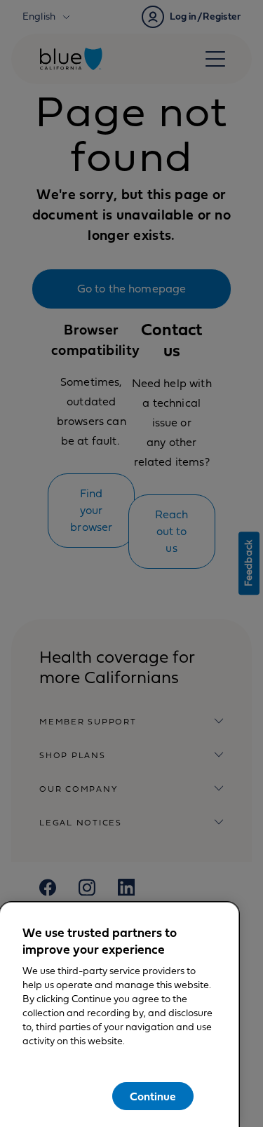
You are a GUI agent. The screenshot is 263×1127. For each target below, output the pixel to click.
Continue (153, 1096)
